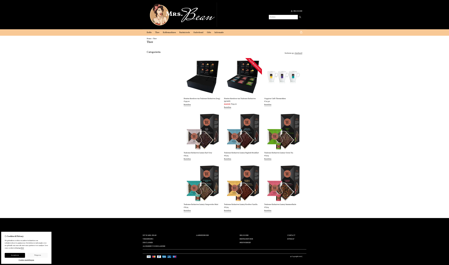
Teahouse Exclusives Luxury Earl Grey (198, 153)
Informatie (219, 32)
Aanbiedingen (202, 235)
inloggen (297, 11)
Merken (150, 67)
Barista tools (184, 32)
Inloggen (244, 235)
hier (22, 248)
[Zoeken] (300, 17)
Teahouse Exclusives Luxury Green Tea (278, 153)
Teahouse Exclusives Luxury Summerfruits (280, 204)
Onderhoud (198, 32)
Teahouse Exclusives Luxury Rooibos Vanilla (240, 204)
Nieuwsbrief (245, 243)
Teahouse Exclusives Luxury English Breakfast (241, 153)
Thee (157, 32)
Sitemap (290, 239)
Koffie (149, 32)
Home (149, 39)
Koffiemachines (169, 32)
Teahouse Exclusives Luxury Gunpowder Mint (201, 204)
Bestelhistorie (246, 239)
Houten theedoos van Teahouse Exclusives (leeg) (202, 99)
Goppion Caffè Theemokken (275, 99)
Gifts (209, 32)
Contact (291, 235)
